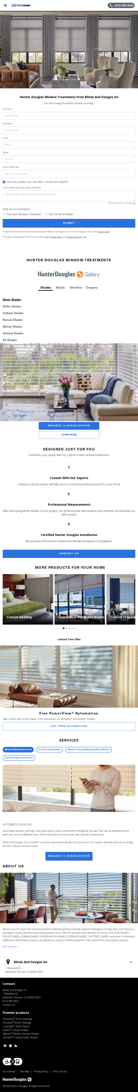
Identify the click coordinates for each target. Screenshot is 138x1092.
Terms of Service (73, 237)
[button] (5, 5)
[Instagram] (10, 1045)
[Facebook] (5, 1045)
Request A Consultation (69, 426)
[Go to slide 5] (74, 628)
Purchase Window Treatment (23, 214)
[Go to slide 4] (72, 628)
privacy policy (104, 231)
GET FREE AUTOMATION (69, 726)
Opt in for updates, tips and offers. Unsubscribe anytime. (37, 181)
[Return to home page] (21, 5)
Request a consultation (69, 856)
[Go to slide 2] (66, 628)
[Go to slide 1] (64, 628)
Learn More (69, 435)
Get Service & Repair (61, 214)
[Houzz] (15, 1045)
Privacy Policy (56, 237)
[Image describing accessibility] (12, 1062)
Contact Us (69, 554)
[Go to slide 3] (69, 628)
